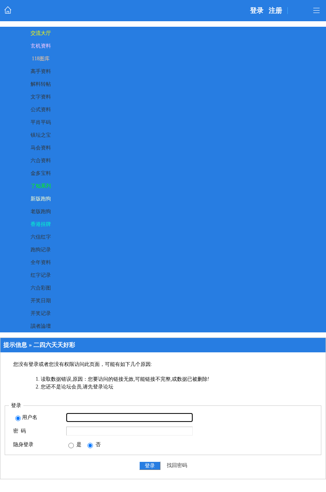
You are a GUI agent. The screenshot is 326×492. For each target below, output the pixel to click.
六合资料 (41, 160)
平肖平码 (41, 122)
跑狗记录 (41, 250)
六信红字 (41, 237)
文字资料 (41, 97)
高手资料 (41, 71)
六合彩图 (41, 288)
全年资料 (41, 262)
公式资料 (41, 109)
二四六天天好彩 (54, 345)
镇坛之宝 (41, 135)
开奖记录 (41, 313)
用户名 (29, 417)
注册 (275, 10)
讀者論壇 (41, 326)
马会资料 (41, 148)
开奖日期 (41, 301)
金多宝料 (41, 173)
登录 (257, 10)
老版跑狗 (41, 211)
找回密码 (177, 466)
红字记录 (41, 275)
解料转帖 (41, 84)
